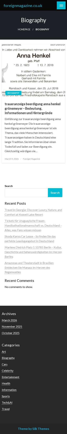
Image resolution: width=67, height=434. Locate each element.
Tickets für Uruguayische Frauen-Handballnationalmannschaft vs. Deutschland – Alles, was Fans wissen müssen (33, 225)
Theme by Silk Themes (33, 429)
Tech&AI (7, 402)
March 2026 (9, 320)
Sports (6, 396)
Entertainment (10, 377)
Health (6, 383)
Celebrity (7, 370)
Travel (6, 409)
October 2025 (10, 333)
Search (9, 185)
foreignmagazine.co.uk (23, 5)
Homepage (24, 29)
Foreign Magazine (31, 159)
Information (9, 389)
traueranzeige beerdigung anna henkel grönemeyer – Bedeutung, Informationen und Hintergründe (33, 108)
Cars (5, 364)
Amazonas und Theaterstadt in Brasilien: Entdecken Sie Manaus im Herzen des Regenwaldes (29, 267)
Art (4, 351)
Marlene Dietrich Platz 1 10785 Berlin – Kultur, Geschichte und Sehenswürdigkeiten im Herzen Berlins (33, 251)
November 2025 (12, 326)
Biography (13, 93)
